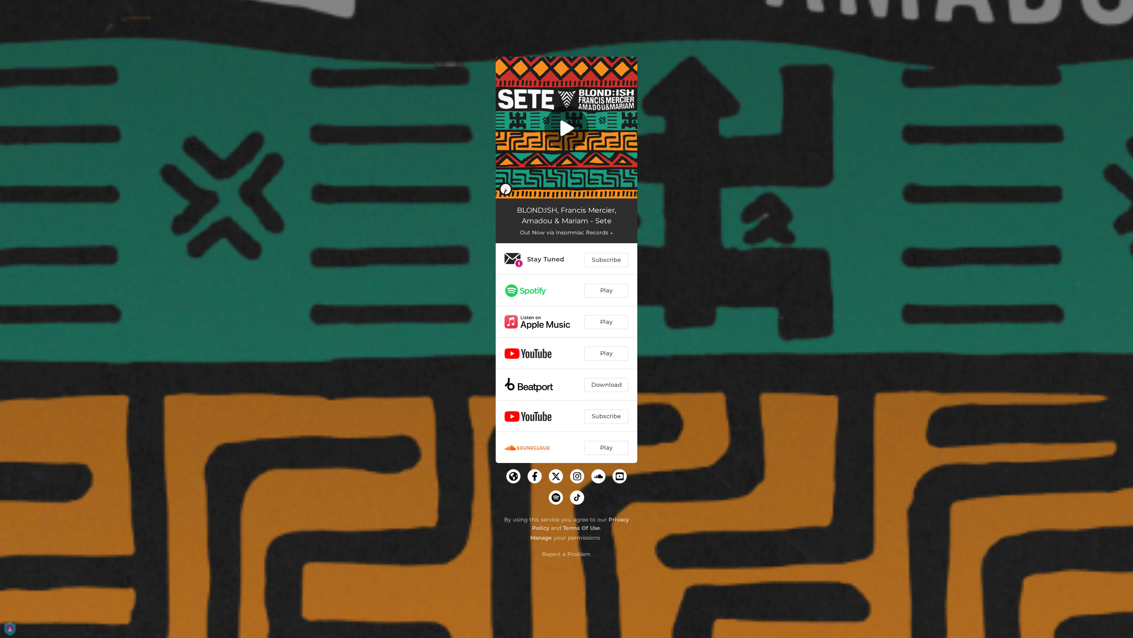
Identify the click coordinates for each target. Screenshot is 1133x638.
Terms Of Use (581, 528)
